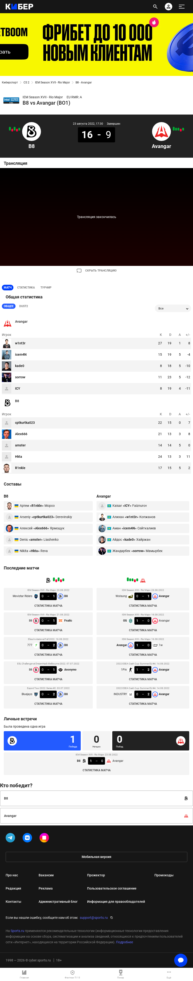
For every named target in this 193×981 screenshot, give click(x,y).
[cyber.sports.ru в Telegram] (11, 838)
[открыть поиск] (155, 6)
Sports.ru (17, 931)
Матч (8, 287)
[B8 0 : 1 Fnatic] (17, 130)
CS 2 (26, 82)
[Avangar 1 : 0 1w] (178, 129)
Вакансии (46, 875)
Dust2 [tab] (23, 306)
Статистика (26, 287)
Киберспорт (10, 82)
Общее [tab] (9, 306)
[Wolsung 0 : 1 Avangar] (183, 129)
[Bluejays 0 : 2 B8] (10, 129)
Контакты (13, 901)
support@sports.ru (94, 917)
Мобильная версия (96, 857)
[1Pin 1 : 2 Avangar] (176, 129)
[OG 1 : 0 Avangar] (181, 130)
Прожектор (96, 875)
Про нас (12, 875)
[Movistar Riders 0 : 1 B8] (19, 129)
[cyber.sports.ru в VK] (28, 838)
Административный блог (58, 901)
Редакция (13, 888)
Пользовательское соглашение (112, 888)
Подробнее (124, 942)
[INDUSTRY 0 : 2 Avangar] (174, 129)
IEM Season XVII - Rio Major (52, 82)
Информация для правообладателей (116, 901)
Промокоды (163, 875)
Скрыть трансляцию (101, 270)
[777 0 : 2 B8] (15, 129)
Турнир (46, 287)
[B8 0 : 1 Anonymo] (12, 130)
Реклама (46, 888)
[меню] (181, 6)
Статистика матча (48, 605)
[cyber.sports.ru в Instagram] (45, 838)
